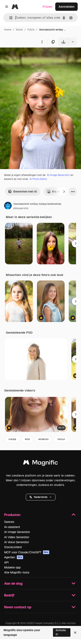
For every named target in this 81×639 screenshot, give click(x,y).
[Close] (75, 632)
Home (7, 29)
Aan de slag (13, 583)
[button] (40, 497)
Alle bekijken (43, 217)
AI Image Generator (58, 175)
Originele (27, 55)
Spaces (9, 522)
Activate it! (61, 632)
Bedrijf (9, 595)
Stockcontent (13, 547)
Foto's (30, 29)
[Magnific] (40, 463)
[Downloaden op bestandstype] (73, 42)
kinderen (43, 439)
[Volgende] (64, 191)
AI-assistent (12, 527)
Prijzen (47, 7)
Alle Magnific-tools (16, 572)
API (6, 562)
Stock (19, 29)
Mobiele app (12, 567)
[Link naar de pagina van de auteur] (8, 206)
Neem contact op (17, 607)
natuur (61, 439)
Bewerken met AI (25, 191)
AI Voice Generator (16, 542)
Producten (12, 514)
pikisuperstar (21, 208)
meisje (12, 439)
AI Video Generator (16, 537)
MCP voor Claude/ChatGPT (26, 552)
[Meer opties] (42, 42)
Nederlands (40, 497)
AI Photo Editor (38, 179)
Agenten (13, 557)
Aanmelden (66, 7)
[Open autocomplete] (9, 17)
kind (27, 439)
